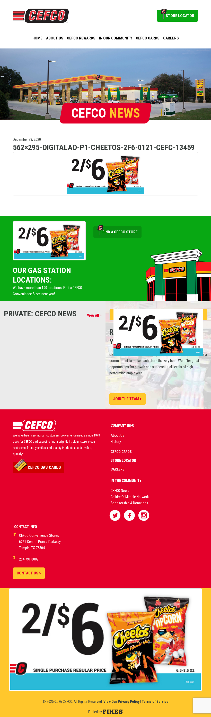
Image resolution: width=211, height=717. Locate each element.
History (116, 442)
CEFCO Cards (148, 38)
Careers (171, 38)
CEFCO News (120, 491)
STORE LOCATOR (180, 15)
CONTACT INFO (25, 527)
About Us (54, 38)
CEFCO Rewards (81, 38)
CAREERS (118, 469)
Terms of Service (155, 701)
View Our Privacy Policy (121, 701)
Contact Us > (29, 573)
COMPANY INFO (122, 425)
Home (37, 38)
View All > (94, 315)
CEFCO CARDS (121, 452)
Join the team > (127, 399)
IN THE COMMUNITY (126, 481)
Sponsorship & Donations (129, 503)
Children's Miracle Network (130, 497)
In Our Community (115, 38)
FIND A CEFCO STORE (120, 232)
